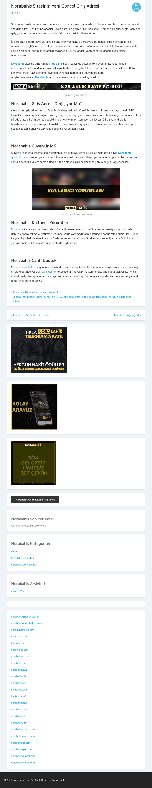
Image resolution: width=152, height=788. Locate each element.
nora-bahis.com (20, 649)
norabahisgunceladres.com (26, 623)
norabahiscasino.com (23, 736)
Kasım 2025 (17, 591)
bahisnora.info (19, 696)
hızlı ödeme (88, 296)
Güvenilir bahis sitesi (69, 296)
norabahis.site (19, 709)
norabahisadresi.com (23, 729)
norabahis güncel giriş (51, 291)
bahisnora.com (19, 636)
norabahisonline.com (23, 762)
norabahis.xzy (19, 722)
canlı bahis (28, 296)
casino (38, 296)
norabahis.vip (19, 682)
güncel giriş (50, 296)
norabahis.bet (19, 663)
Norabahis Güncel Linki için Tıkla (35, 499)
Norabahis (17, 229)
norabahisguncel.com (23, 755)
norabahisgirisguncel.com (25, 616)
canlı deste (48, 271)
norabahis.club (19, 669)
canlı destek (30, 267)
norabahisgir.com (21, 742)
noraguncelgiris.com (22, 629)
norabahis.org (19, 702)
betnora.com (18, 643)
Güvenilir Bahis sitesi (25, 291)
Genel (14, 551)
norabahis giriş (117, 296)
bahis (19, 296)
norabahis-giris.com (22, 656)
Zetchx (18, 13)
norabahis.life (19, 676)
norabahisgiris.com (22, 749)
